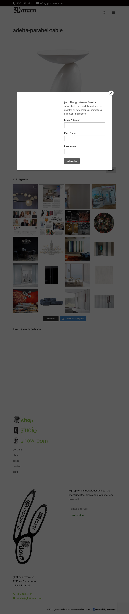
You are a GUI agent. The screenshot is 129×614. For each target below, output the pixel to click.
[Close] (111, 93)
